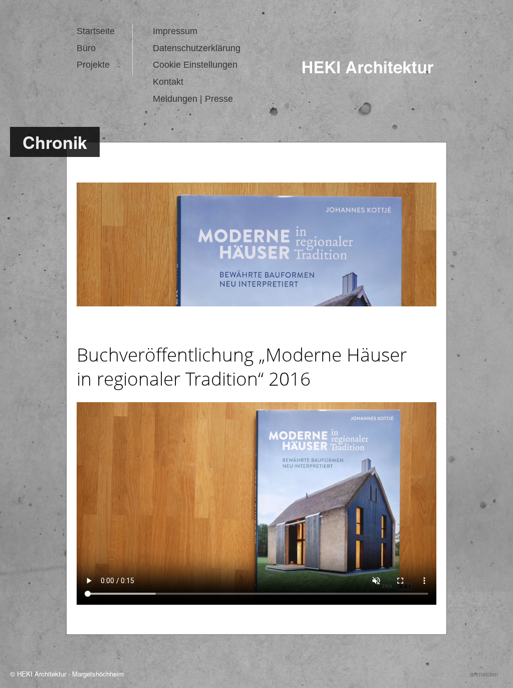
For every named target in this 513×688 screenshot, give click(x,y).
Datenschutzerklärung (196, 48)
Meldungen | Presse (193, 99)
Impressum (175, 31)
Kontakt (168, 82)
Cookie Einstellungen (195, 65)
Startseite (96, 31)
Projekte (93, 65)
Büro (87, 48)
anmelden (484, 673)
